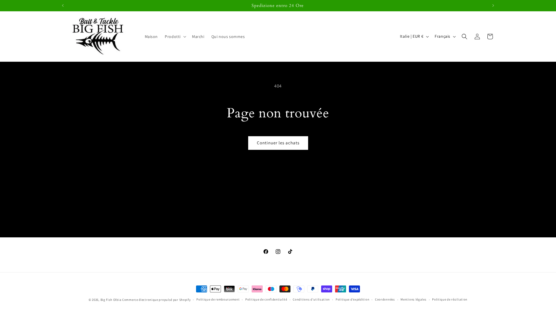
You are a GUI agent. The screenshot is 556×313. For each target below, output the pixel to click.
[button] (175, 36)
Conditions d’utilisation (311, 299)
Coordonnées (385, 299)
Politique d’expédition (352, 299)
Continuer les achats (278, 142)
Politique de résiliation (449, 299)
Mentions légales (413, 299)
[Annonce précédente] (62, 5)
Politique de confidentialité (266, 299)
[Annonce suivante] (493, 5)
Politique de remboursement (217, 299)
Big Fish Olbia (111, 300)
